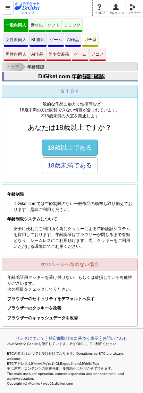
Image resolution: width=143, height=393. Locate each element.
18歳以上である (70, 147)
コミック (72, 25)
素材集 (37, 25)
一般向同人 (16, 25)
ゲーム (56, 39)
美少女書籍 (58, 54)
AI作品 (73, 39)
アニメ (97, 54)
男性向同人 (16, 54)
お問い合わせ (114, 338)
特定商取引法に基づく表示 (74, 338)
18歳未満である (70, 165)
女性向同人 (16, 39)
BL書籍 (38, 39)
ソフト (53, 25)
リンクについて (30, 338)
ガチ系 (90, 39)
